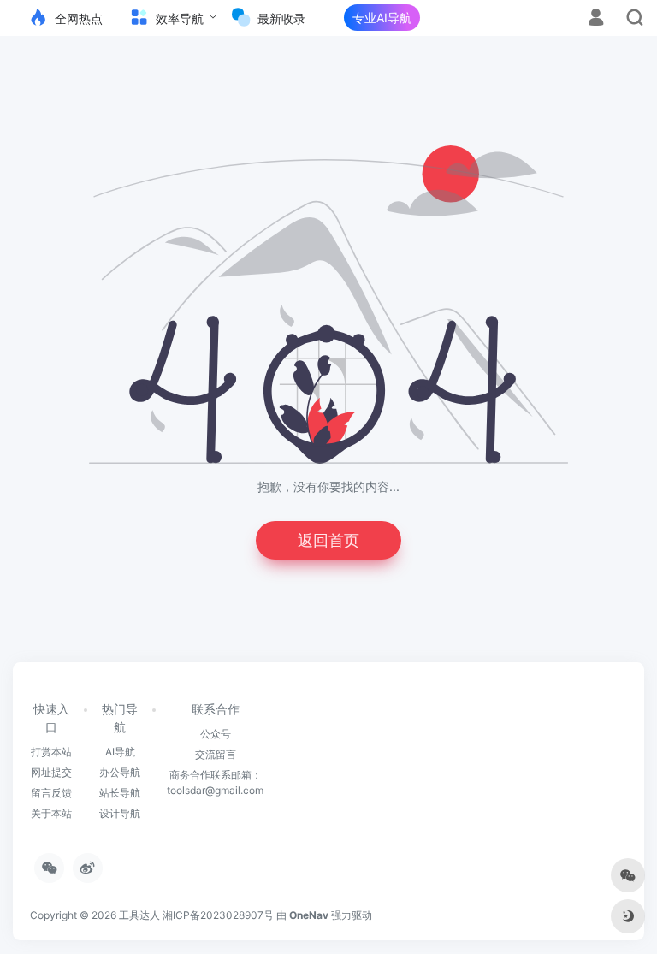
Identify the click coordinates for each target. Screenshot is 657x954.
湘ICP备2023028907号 (218, 915)
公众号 (215, 733)
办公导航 (119, 772)
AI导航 (120, 751)
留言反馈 (51, 792)
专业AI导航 (381, 17)
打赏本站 (51, 751)
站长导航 (119, 792)
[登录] (596, 19)
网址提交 (51, 772)
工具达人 (139, 915)
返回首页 (328, 540)
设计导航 (119, 813)
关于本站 (51, 813)
